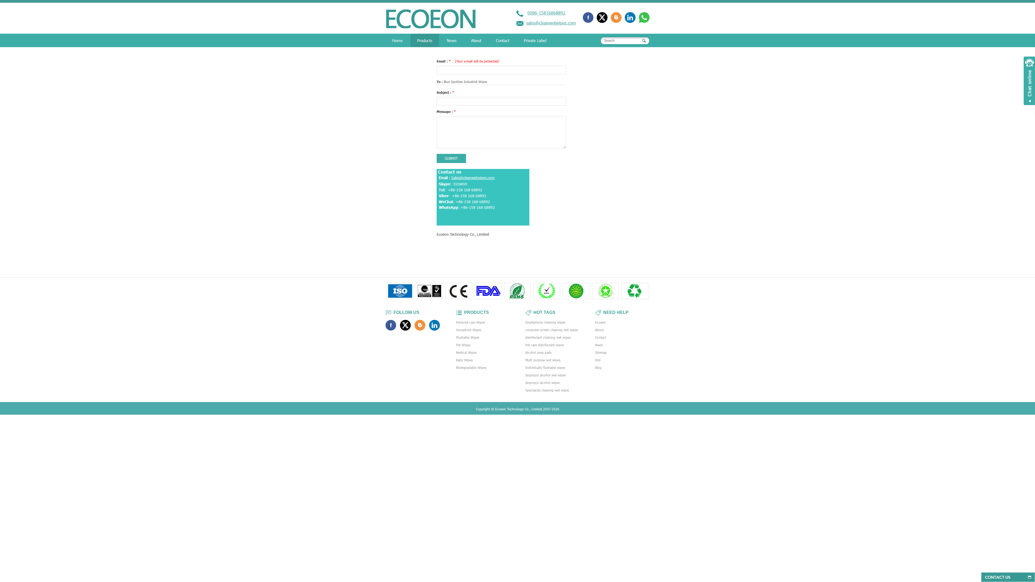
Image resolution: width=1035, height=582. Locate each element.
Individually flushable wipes (545, 367)
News (452, 40)
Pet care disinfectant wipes (544, 345)
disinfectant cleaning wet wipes (548, 337)
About (476, 40)
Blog (598, 367)
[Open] (1029, 81)
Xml (598, 360)
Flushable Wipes (467, 337)
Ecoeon (600, 322)
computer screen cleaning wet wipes (551, 330)
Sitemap (601, 352)
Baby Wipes (464, 360)
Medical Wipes (466, 352)
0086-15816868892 (546, 12)
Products (424, 40)
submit (451, 158)
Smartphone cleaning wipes (545, 322)
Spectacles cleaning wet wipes (547, 390)
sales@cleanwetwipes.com (551, 22)
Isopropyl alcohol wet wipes (545, 375)
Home (397, 40)
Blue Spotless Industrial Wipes (465, 82)
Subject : (445, 92)
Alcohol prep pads (538, 352)
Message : (446, 111)
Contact (502, 40)
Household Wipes (468, 330)
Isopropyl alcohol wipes (542, 382)
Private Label (535, 40)
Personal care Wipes (470, 322)
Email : (468, 61)
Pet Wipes (463, 345)
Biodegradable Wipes (471, 367)
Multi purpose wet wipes (542, 360)
